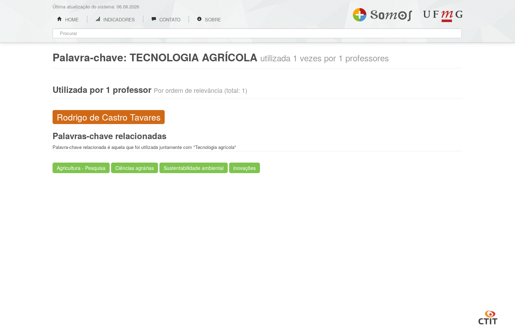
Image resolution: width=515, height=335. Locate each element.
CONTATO (169, 19)
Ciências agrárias (134, 167)
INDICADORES (118, 19)
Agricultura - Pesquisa (81, 167)
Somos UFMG (382, 13)
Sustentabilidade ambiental (194, 167)
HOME (71, 19)
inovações (244, 167)
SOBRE (212, 19)
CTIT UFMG (488, 316)
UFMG (442, 16)
